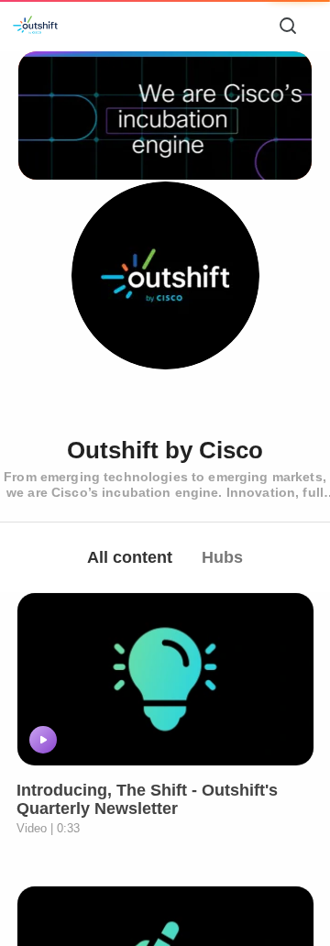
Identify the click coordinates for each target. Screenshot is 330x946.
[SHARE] (276, 739)
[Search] (288, 25)
